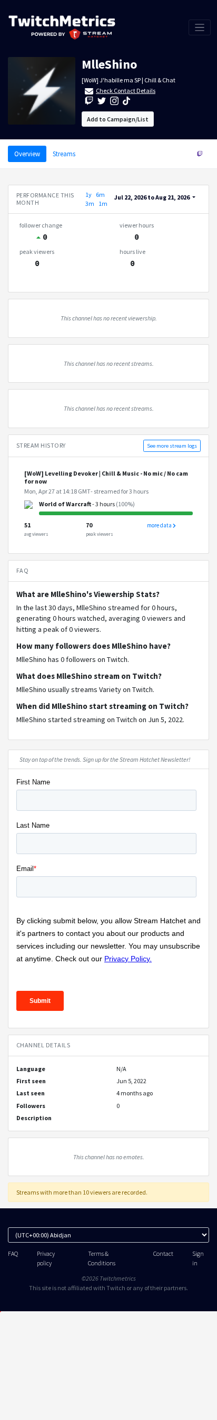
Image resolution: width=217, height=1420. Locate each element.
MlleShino (109, 64)
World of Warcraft (65, 504)
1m (102, 203)
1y (88, 194)
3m (89, 203)
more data (160, 525)
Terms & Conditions (101, 1257)
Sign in (198, 1257)
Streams (64, 153)
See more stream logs (172, 445)
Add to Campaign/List (118, 119)
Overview (27, 153)
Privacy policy (46, 1257)
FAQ (13, 1253)
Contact (163, 1253)
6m (100, 194)
